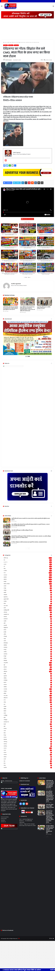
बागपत (5, 633)
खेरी (4, 627)
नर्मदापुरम (5, 723)
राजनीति (5, 574)
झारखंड (5, 732)
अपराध (5, 568)
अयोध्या (5, 655)
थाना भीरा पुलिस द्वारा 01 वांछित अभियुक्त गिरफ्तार (43, 307)
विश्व (4, 767)
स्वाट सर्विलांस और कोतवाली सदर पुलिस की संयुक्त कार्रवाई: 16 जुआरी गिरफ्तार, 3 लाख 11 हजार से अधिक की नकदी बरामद (27, 308)
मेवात (5, 607)
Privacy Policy (4, 822)
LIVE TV (5, 566)
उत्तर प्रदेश (6, 609)
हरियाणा (5, 673)
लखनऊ (5, 620)
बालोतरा (5, 581)
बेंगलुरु (5, 739)
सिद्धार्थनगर (6, 631)
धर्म (4, 570)
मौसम (5, 769)
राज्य (5, 576)
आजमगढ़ (5, 657)
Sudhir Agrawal (9, 59)
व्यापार (5, 754)
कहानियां (5, 771)
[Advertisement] (27, 29)
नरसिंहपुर (5, 719)
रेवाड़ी (5, 677)
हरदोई (5, 636)
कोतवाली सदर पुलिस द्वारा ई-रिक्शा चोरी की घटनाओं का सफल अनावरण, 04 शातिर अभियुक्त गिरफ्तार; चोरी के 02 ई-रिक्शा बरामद (50, 820)
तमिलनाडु (5, 745)
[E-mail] (6, 160)
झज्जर (5, 686)
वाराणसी (5, 629)
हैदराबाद (5, 743)
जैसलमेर (5, 598)
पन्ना (5, 704)
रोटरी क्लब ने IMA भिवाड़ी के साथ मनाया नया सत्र (33, 970)
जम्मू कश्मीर (6, 666)
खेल (4, 765)
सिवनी (5, 715)
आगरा (5, 644)
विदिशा (5, 712)
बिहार (5, 736)
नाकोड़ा (5, 605)
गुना (4, 708)
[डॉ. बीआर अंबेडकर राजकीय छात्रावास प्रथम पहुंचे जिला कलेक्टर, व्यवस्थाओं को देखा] (6, 547)
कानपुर (5, 653)
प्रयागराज (6, 622)
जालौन (5, 625)
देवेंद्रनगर (5, 45)
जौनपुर (5, 662)
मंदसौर (5, 710)
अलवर (5, 590)
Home (5, 42)
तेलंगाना (5, 741)
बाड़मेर (5, 596)
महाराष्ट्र (5, 747)
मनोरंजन (5, 758)
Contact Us (3, 825)
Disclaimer (3, 824)
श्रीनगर (5, 671)
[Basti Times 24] (10, 6)
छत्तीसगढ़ (5, 750)
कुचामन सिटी (6, 603)
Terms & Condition (5, 820)
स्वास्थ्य (5, 752)
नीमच (5, 706)
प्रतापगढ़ (5, 651)
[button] (29, 222)
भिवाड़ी (5, 585)
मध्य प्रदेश (16, 45)
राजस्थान (5, 578)
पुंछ (4, 668)
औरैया (5, 638)
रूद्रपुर (5, 695)
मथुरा (5, 642)
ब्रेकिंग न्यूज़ (9, 42)
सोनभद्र (5, 616)
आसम (5, 734)
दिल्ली (5, 728)
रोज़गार (5, 756)
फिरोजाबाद (6, 647)
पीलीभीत (5, 649)
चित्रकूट (5, 664)
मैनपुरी (5, 660)
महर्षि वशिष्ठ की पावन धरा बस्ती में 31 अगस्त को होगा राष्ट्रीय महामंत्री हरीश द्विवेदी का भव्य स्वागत (10, 308)
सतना (5, 717)
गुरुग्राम (5, 679)
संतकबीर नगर (6, 618)
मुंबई (4, 730)
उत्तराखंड (5, 693)
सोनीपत (5, 690)
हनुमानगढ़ (5, 600)
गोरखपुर (5, 640)
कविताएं (5, 760)
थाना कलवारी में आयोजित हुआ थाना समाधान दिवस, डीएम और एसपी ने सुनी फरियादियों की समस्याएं (24, 1)
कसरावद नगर (6, 725)
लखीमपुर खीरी (6, 614)
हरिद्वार (5, 697)
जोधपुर (5, 594)
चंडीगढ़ (5, 682)
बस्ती (5, 611)
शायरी (5, 763)
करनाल (5, 688)
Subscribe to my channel (28, 219)
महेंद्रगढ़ (5, 675)
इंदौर (5, 721)
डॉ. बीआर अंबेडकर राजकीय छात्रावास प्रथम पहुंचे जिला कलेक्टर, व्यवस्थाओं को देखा (29, 546)
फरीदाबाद (5, 684)
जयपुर (5, 592)
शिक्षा (5, 572)
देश (4, 564)
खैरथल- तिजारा (7, 587)
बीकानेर (5, 583)
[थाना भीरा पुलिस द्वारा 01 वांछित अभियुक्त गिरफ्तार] (44, 301)
